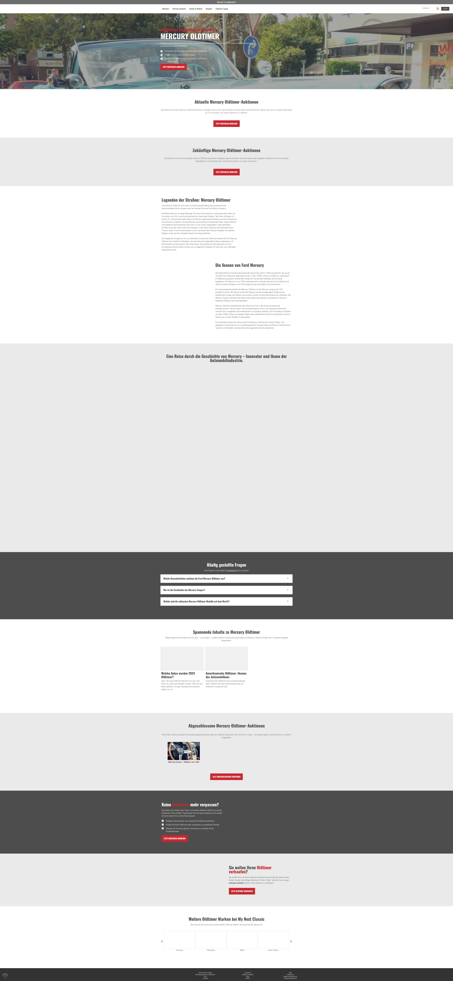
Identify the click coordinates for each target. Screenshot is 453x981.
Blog (247, 976)
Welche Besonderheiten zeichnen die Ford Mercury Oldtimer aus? (194, 578)
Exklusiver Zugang (222, 8)
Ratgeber (209, 8)
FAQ (205, 976)
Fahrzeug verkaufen (179, 8)
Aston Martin (273, 950)
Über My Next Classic (205, 973)
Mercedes (211, 950)
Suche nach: (426, 8)
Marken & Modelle (247, 974)
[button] (226, 578)
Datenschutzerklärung (290, 976)
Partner (247, 978)
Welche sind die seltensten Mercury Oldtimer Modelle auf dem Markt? (196, 601)
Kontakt (205, 978)
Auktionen (248, 973)
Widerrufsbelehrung (290, 978)
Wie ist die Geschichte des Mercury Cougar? (184, 590)
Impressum (290, 974)
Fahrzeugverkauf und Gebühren (205, 974)
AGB (290, 973)
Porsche (179, 950)
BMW (242, 950)
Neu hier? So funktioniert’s (226, 2)
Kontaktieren (231, 570)
